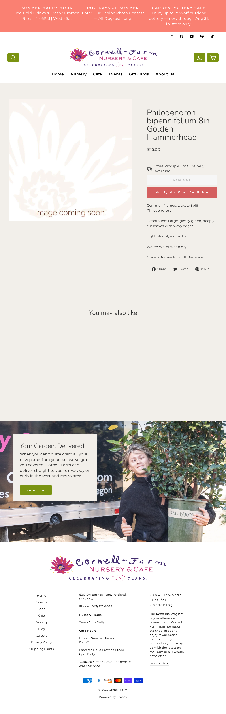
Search (41, 602)
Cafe (97, 74)
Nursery (79, 74)
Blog (41, 629)
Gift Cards (139, 74)
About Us (165, 74)
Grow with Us (160, 663)
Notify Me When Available (181, 192)
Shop (42, 609)
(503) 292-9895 (101, 606)
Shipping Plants (41, 649)
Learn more (35, 490)
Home (58, 74)
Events (115, 74)
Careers (41, 635)
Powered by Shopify (113, 697)
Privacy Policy (41, 642)
